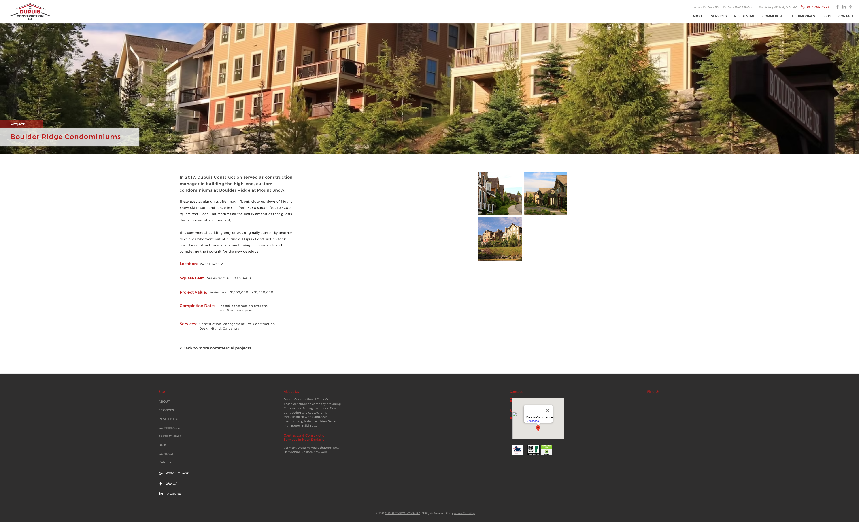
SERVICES (166, 410)
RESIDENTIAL (169, 419)
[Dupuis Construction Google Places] (850, 6)
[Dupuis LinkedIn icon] (161, 493)
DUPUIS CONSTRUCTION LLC (402, 513)
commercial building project (211, 233)
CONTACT (166, 454)
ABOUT (164, 401)
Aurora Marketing (464, 513)
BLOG (163, 445)
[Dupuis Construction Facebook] (837, 6)
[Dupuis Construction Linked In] (844, 6)
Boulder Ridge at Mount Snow (251, 190)
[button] (719, 16)
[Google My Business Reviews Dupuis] (161, 473)
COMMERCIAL (169, 428)
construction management (217, 245)
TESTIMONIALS (170, 436)
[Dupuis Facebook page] (160, 483)
